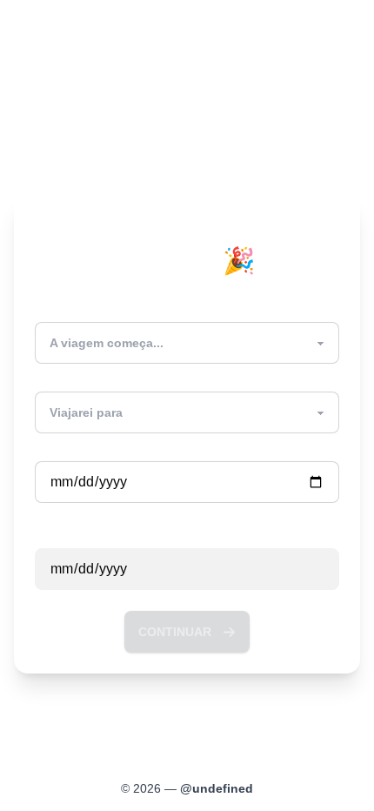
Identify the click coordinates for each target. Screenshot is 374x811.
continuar (174, 632)
